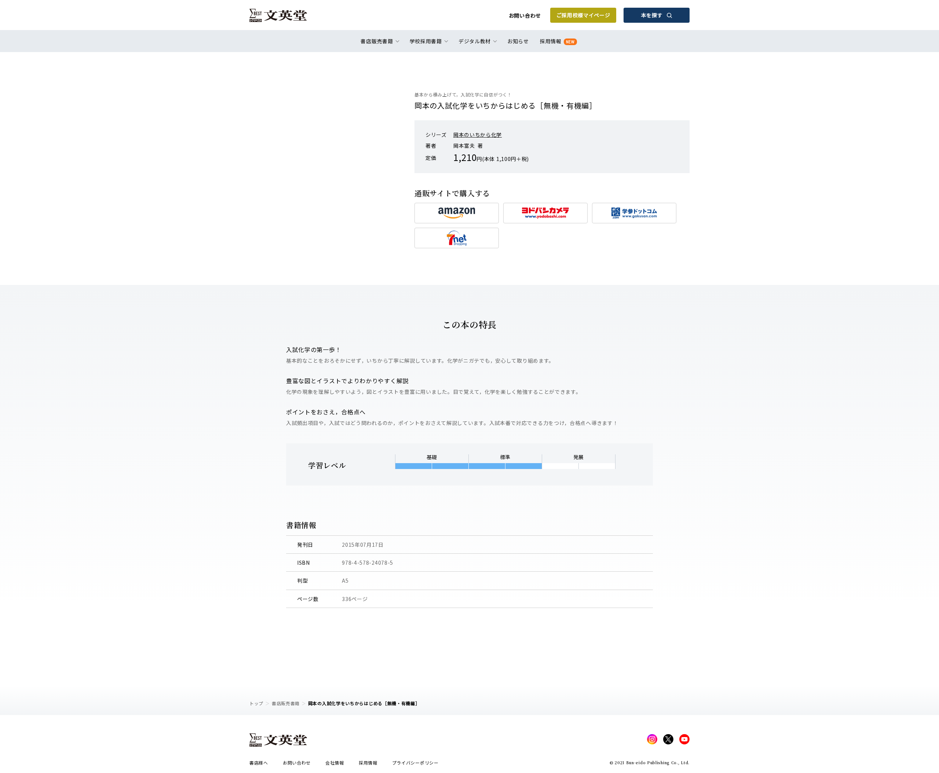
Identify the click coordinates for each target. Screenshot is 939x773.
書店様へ (258, 762)
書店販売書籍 (286, 703)
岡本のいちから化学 (477, 134)
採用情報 (557, 41)
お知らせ (518, 41)
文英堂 (278, 15)
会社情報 (334, 762)
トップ (256, 703)
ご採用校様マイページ (583, 15)
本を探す (652, 15)
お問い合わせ (525, 15)
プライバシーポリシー (415, 762)
